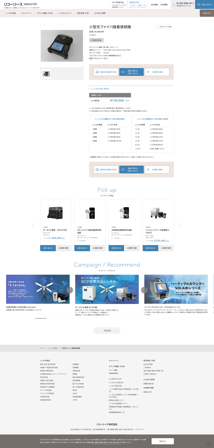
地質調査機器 (77, 396)
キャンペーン (26, 13)
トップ (42, 348)
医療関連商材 (113, 373)
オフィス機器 (113, 370)
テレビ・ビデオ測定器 (47, 393)
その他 (75, 400)
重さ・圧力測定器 (78, 384)
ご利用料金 (147, 367)
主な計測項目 (148, 364)
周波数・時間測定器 (46, 371)
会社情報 (154, 4)
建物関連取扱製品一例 (116, 412)
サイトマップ (140, 429)
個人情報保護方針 (99, 429)
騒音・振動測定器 (78, 377)
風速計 (75, 390)
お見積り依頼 (157, 72)
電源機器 (76, 364)
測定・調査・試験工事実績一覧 (153, 371)
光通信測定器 (96, 40)
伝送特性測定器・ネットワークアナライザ (53, 374)
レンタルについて (65, 13)
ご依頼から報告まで (149, 374)
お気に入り (207, 13)
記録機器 (76, 367)
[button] (180, 225)
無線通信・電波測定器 (47, 384)
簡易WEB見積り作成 (108, 72)
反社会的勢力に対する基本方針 (81, 429)
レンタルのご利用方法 (116, 382)
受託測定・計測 (83, 13)
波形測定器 (44, 377)
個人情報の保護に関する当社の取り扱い (120, 429)
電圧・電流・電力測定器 (47, 364)
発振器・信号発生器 (46, 380)
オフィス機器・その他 (45, 13)
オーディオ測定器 (45, 390)
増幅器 (75, 374)
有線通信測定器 (45, 400)
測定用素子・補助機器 (47, 387)
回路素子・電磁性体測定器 (49, 367)
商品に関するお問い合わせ (133, 72)
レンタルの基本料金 (115, 386)
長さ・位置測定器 (78, 387)
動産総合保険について (116, 400)
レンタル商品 (11, 13)
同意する (162, 441)
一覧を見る (107, 330)
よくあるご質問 (100, 13)
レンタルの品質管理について (118, 403)
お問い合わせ (207, 4)
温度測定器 (76, 371)
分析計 (75, 393)
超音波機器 (76, 380)
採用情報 (164, 4)
